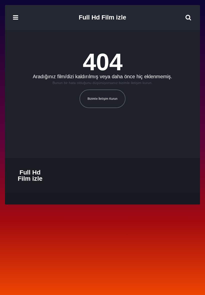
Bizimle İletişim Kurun (103, 98)
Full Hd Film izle (102, 17)
